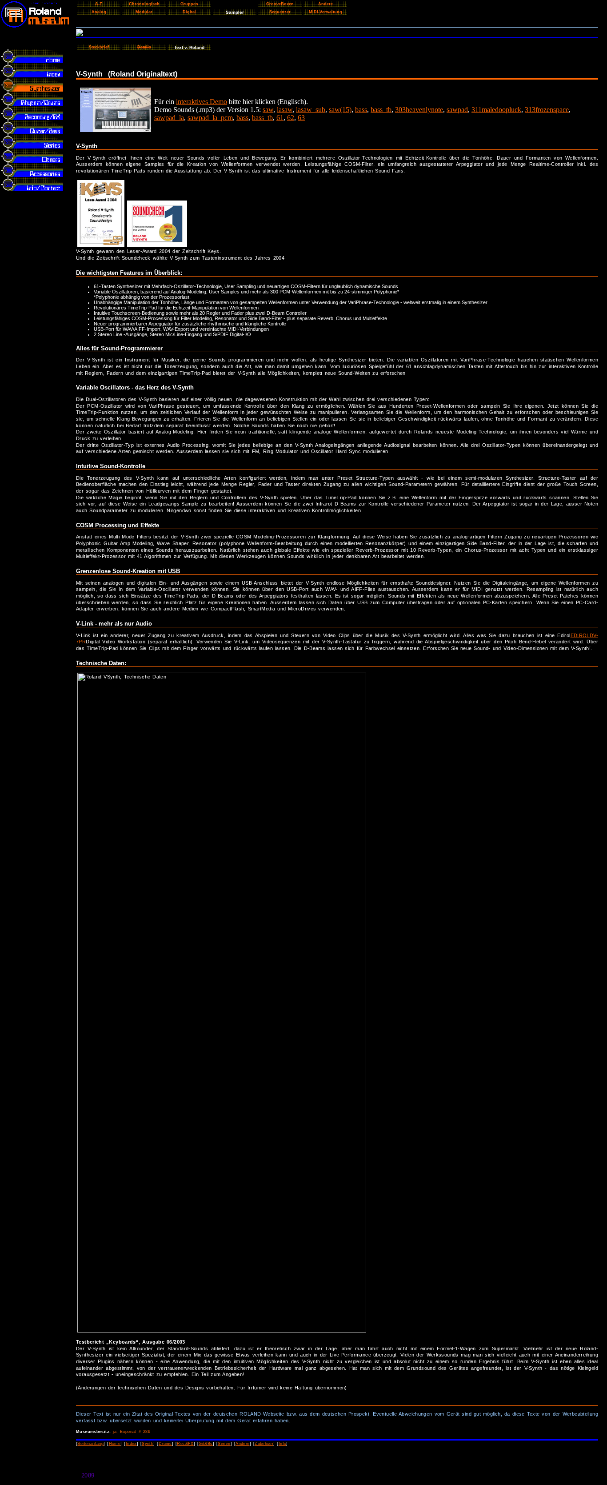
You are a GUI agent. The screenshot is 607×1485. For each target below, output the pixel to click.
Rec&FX (185, 1443)
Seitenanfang (90, 1443)
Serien (224, 1443)
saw (268, 109)
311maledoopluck (496, 109)
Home (115, 1443)
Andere (242, 1443)
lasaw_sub (310, 109)
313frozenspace (547, 109)
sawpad (457, 109)
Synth (147, 1443)
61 (280, 117)
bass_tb (381, 109)
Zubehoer (264, 1443)
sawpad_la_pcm (210, 117)
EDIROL (580, 635)
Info (283, 1443)
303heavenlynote (419, 109)
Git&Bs (205, 1443)
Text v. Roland (189, 47)
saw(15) (340, 109)
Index (131, 1443)
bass (361, 109)
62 (290, 117)
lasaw (284, 109)
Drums (165, 1443)
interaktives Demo (201, 101)
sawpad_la (169, 117)
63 (301, 117)
